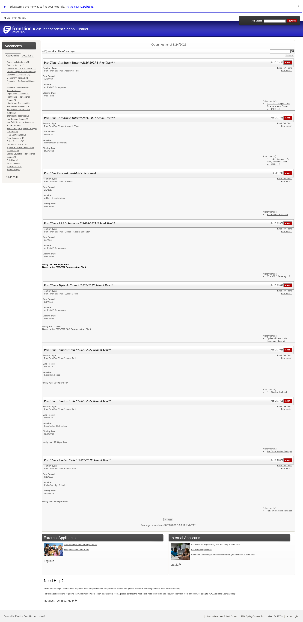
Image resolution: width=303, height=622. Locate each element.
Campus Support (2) (15, 65)
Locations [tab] (27, 55)
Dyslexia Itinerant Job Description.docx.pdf (277, 339)
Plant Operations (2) (15, 138)
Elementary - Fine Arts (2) (17, 78)
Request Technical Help (59, 600)
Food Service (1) (14, 91)
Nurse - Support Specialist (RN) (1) (22, 128)
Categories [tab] (12, 55)
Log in (48, 561)
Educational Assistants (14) (18, 75)
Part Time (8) (12, 132)
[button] (299, 7)
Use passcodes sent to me (76, 549)
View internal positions (201, 549)
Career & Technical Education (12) (21, 68)
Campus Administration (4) (18, 62)
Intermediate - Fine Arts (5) (18, 106)
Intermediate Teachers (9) (18, 116)
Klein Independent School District (222, 616)
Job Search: (257, 21)
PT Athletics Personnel (277, 214)
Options (288, 55)
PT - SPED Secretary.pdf (278, 276)
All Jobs (10, 177)
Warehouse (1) (13, 170)
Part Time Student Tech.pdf (279, 451)
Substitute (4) (12, 160)
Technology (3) (13, 163)
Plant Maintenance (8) (16, 135)
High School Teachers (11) (18, 103)
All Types (46, 51)
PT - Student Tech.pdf (277, 392)
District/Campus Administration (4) (21, 72)
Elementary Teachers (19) (18, 87)
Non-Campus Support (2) (17, 119)
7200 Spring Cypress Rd (252, 616)
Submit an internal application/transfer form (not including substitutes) (223, 555)
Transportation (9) (14, 166)
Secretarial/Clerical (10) (17, 144)
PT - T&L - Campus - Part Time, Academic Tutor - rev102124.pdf (278, 106)
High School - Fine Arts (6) (18, 94)
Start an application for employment (80, 544)
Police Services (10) (15, 141)
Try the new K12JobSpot (79, 6)
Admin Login (292, 616)
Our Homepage (16, 17)
